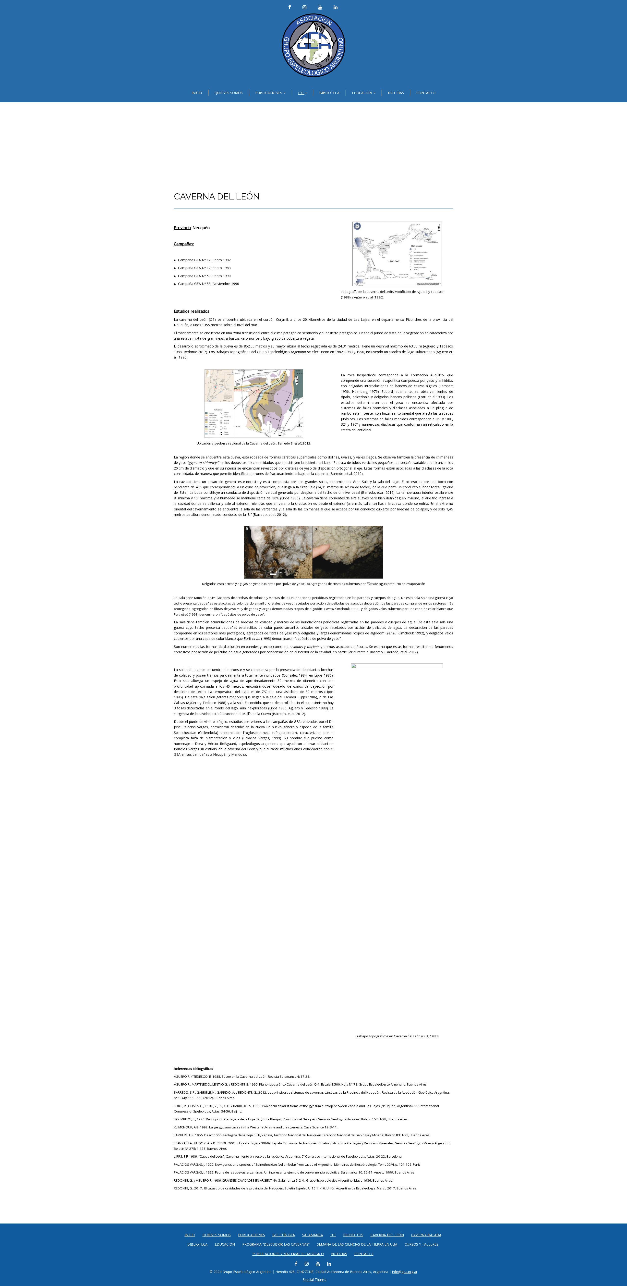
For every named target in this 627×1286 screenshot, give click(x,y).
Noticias (396, 92)
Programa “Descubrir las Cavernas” (276, 1244)
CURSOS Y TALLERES (421, 1244)
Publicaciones (269, 92)
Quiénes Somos (229, 92)
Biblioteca (329, 92)
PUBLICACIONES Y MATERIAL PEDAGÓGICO (288, 1253)
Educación (362, 92)
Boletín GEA (283, 1235)
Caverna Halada (426, 1235)
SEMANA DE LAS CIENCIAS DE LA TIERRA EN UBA (357, 1244)
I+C (301, 92)
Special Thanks (314, 1279)
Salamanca (312, 1235)
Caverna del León (387, 1235)
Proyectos (353, 1235)
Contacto (425, 92)
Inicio (197, 92)
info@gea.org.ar (404, 1271)
